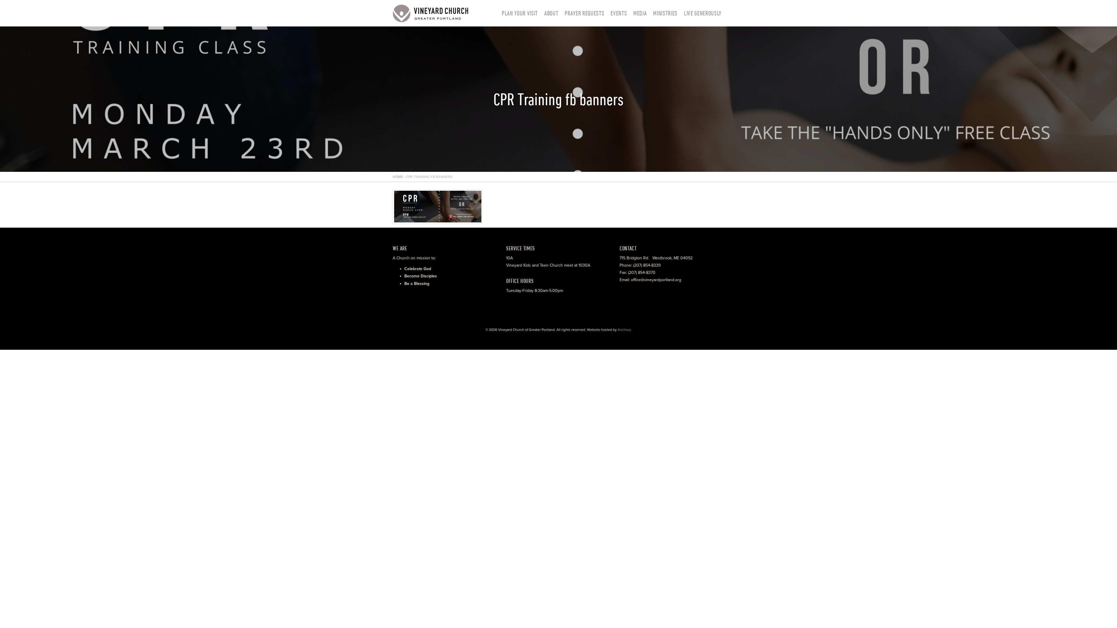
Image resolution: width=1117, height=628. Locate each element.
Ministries (665, 13)
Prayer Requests (584, 13)
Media (640, 13)
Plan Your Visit (520, 13)
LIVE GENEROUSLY (702, 13)
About (551, 13)
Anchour (624, 330)
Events (619, 13)
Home (398, 177)
